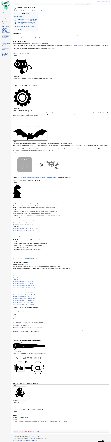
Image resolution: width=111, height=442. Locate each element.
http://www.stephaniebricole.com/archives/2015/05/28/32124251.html (27, 254)
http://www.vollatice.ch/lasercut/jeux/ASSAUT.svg (23, 302)
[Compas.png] (29, 345)
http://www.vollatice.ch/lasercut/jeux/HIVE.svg (22, 296)
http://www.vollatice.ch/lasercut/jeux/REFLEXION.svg (23, 292)
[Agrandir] (25, 400)
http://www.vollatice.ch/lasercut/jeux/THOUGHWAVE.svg (24, 298)
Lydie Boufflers (56, 46)
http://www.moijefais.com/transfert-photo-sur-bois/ (23, 253)
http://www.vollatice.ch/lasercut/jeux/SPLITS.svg (22, 283)
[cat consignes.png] (22, 65)
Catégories (15, 431)
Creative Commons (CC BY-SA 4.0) (32, 438)
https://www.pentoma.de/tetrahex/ (20, 222)
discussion (36, 9)
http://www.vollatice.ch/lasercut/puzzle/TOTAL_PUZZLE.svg (25, 228)
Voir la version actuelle (28, 10)
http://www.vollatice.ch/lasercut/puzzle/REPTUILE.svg (23, 230)
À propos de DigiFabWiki (27, 440)
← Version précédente (19, 10)
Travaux (37, 431)
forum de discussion (44, 46)
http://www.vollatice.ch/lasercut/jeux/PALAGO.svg (23, 300)
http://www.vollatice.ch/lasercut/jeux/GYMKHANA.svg (23, 294)
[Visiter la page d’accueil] (6, 5)
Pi (13, 311)
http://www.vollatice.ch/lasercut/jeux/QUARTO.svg (23, 285)
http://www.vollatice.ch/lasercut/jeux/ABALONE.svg (23, 281)
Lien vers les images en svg (69, 312)
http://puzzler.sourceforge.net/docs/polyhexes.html (23, 224)
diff (14, 10)
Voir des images (16, 325)
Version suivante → (37, 10)
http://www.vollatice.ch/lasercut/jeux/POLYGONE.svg (23, 287)
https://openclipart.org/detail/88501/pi (22, 311)
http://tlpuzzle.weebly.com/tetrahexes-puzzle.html (23, 220)
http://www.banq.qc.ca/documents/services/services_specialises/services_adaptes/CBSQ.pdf (37, 177)
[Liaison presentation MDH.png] (29, 366)
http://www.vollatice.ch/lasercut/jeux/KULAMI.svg (23, 289)
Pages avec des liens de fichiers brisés (26, 431)
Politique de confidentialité (17, 440)
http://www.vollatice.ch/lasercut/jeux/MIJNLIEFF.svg (23, 290)
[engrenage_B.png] (22, 97)
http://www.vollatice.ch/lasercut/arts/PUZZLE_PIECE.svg (24, 258)
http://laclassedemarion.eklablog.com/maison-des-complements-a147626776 (28, 424)
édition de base (74, 45)
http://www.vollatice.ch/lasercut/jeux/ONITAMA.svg (23, 304)
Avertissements (34, 440)
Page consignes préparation (41, 37)
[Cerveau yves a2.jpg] (38, 164)
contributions (41, 9)
